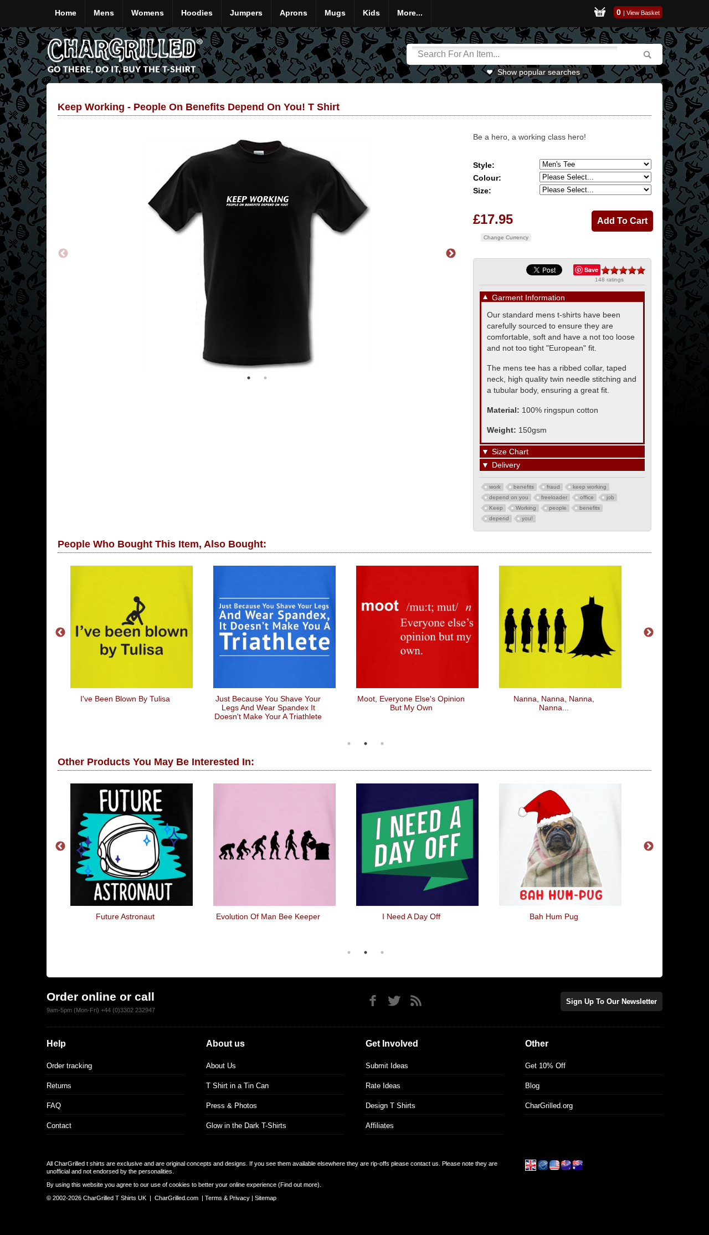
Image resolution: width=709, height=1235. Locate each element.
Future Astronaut (125, 916)
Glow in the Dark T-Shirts (246, 1125)
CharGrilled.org (549, 1105)
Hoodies (197, 12)
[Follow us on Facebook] (372, 1001)
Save (591, 269)
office (587, 497)
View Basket (643, 12)
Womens (147, 12)
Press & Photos (231, 1105)
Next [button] (450, 253)
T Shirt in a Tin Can (237, 1086)
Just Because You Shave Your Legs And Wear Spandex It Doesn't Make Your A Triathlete (268, 707)
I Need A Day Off (411, 916)
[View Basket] (600, 13)
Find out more (298, 1184)
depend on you (508, 497)
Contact (59, 1125)
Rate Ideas (383, 1086)
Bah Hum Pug (554, 916)
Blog (532, 1086)
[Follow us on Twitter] (394, 1001)
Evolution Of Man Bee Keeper (268, 916)
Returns (59, 1086)
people (558, 508)
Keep (496, 508)
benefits (523, 487)
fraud (553, 487)
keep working (590, 487)
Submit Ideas (387, 1066)
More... (410, 12)
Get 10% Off (545, 1066)
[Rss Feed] (416, 1001)
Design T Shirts (390, 1105)
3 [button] (382, 743)
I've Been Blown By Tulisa (125, 698)
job (610, 497)
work (495, 487)
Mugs (335, 12)
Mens (104, 12)
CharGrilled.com (176, 1198)
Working (526, 508)
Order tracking (69, 1066)
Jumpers (246, 12)
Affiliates (380, 1125)
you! (527, 518)
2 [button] (265, 377)
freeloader (554, 497)
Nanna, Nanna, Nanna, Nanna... (553, 703)
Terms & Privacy (227, 1198)
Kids (371, 12)
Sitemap (265, 1198)
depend (499, 518)
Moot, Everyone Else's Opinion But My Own (411, 703)
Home (65, 12)
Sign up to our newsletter (611, 1001)
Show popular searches (538, 72)
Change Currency (506, 237)
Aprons (293, 12)
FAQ (54, 1105)
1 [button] (248, 377)
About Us (221, 1066)
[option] (257, 254)
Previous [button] (63, 253)
